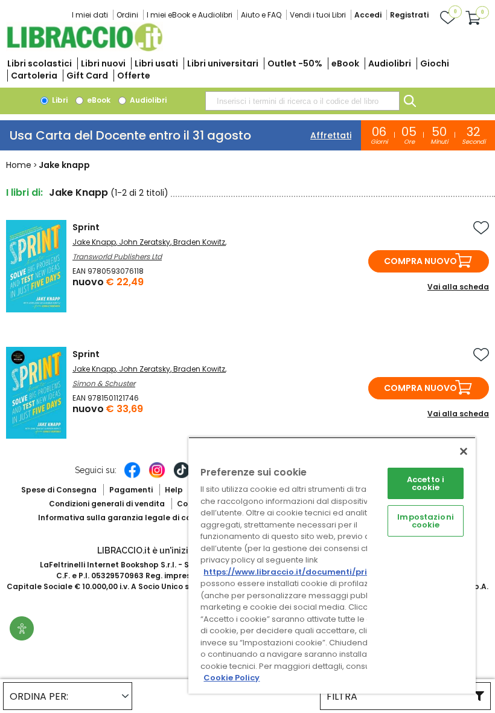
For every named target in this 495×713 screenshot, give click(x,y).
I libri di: (24, 192)
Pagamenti (131, 490)
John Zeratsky (144, 242)
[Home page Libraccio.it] (84, 49)
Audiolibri (389, 63)
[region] (332, 565)
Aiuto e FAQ (261, 15)
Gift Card (87, 75)
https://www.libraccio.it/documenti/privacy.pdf (303, 572)
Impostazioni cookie (425, 521)
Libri (59, 100)
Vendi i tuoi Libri (318, 15)
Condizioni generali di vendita (107, 503)
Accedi (368, 15)
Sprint (86, 227)
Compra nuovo (420, 261)
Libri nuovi (103, 63)
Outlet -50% (294, 63)
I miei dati (90, 15)
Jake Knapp (94, 242)
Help (174, 490)
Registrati (409, 15)
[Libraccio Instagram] (156, 476)
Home (18, 165)
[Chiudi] (463, 451)
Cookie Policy (231, 677)
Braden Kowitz (199, 242)
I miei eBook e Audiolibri (189, 15)
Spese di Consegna (59, 490)
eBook (345, 63)
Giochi (434, 63)
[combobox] (302, 101)
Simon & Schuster (103, 383)
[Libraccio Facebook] (132, 476)
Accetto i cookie (425, 483)
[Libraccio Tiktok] (181, 476)
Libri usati (156, 63)
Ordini (127, 15)
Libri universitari (222, 63)
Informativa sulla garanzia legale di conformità (131, 517)
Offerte (133, 75)
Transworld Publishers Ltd (117, 256)
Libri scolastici (39, 63)
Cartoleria (34, 75)
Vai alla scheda (458, 287)
